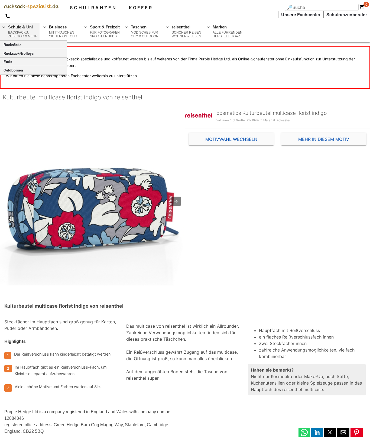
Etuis (8, 61)
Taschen (144, 31)
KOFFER (141, 7)
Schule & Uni (23, 31)
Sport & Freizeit (105, 31)
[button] (176, 201)
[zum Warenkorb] (362, 8)
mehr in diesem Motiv (323, 139)
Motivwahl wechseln (231, 139)
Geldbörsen (13, 70)
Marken (227, 31)
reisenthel (186, 31)
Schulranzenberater (346, 14)
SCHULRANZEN (93, 7)
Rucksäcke (12, 44)
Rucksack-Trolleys (19, 53)
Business (63, 31)
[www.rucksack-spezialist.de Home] (29, 7)
